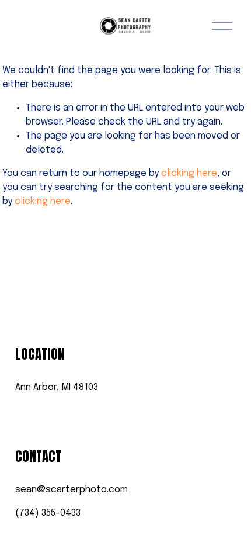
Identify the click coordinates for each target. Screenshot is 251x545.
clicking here (189, 173)
